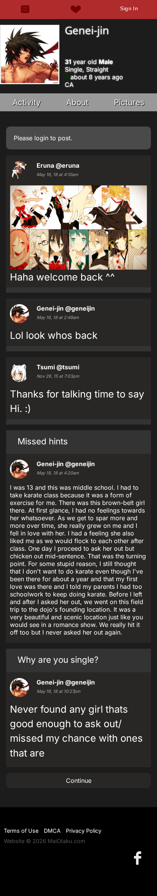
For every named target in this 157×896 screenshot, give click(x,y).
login (41, 138)
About (77, 102)
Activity (27, 102)
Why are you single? (58, 659)
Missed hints (43, 441)
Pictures (129, 102)
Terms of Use (21, 830)
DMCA (52, 830)
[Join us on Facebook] (139, 857)
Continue (78, 780)
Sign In (129, 8)
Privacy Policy (83, 830)
